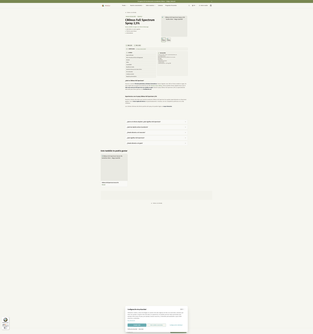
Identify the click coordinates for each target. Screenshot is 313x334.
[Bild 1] (163, 39)
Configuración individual (176, 325)
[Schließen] (212, 1)
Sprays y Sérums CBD (131, 16)
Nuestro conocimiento (136, 5)
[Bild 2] (168, 39)
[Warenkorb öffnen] (210, 5)
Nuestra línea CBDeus (156, 85)
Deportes (140, 16)
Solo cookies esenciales (156, 325)
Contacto (160, 5)
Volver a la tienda (131, 12)
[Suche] (189, 5)
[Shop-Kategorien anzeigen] (127, 5)
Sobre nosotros (150, 5)
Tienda (124, 5)
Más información (131, 320)
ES (194, 5)
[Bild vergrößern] (174, 26)
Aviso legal (141, 329)
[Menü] (8, 318)
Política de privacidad (132, 329)
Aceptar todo (137, 325)
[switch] (5, 328)
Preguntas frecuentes (171, 5)
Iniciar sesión (204, 5)
